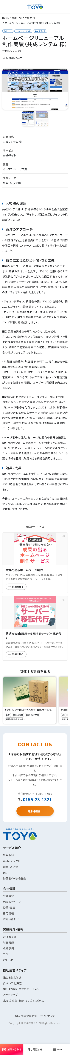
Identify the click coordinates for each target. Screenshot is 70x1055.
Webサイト (8, 31)
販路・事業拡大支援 (14, 719)
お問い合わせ (11, 919)
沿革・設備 (9, 907)
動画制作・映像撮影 (15, 878)
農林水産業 (18, 714)
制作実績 (8, 942)
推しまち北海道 (12, 977)
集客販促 (8, 855)
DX (5, 872)
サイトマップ (47, 1016)
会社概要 (8, 896)
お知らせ (8, 960)
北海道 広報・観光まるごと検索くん (24, 1000)
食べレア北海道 (12, 983)
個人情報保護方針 (26, 1016)
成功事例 (8, 948)
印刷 (8, 714)
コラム (6, 954)
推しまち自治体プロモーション (21, 989)
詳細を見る (18, 586)
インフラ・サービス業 (23, 31)
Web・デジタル (11, 861)
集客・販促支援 (40, 31)
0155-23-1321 (37, 799)
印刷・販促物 (10, 867)
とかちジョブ (10, 995)
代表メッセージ (12, 902)
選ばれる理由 (11, 937)
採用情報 (8, 913)
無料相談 (34, 810)
